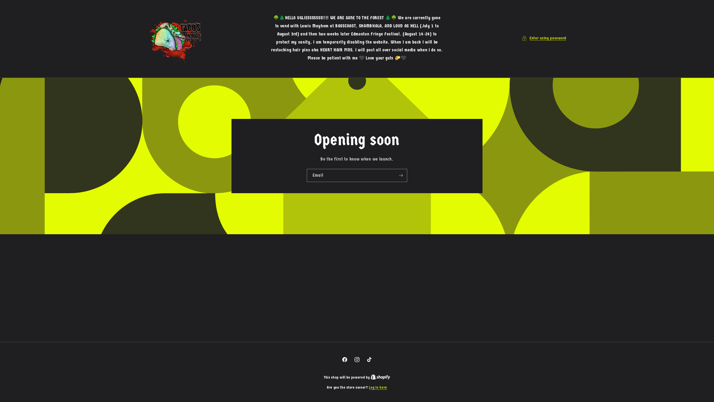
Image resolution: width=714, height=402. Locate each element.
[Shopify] (380, 377)
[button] (544, 38)
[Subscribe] (401, 175)
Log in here (378, 387)
